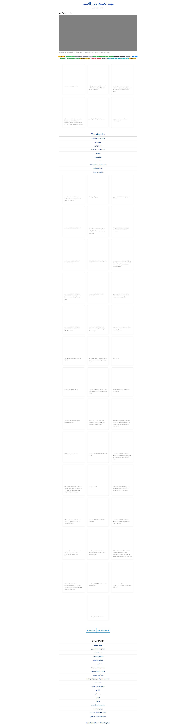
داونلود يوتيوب (98, 157)
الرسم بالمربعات (61, 56)
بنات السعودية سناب (98, 660)
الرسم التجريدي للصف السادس (100, 56)
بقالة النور (98, 690)
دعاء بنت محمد (98, 161)
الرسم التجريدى (132, 58)
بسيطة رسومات (98, 645)
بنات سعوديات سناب (98, 656)
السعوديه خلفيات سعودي (95, 58)
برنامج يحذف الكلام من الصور (98, 716)
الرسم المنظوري (110, 56)
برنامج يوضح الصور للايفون (98, 667)
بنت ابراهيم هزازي (98, 652)
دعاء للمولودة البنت (98, 168)
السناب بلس (128, 56)
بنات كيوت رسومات (98, 675)
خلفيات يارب (98, 142)
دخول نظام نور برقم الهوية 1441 (98, 164)
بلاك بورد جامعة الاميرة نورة (98, 671)
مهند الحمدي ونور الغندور (98, 3)
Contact (92, 723)
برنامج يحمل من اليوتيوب (98, 686)
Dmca (88, 723)
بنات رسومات (98, 682)
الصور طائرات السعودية (113, 58)
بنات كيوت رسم (98, 664)
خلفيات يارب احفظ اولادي (98, 138)
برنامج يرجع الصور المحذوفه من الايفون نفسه (98, 679)
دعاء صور (98, 153)
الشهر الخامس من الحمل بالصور (73, 58)
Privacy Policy (99, 723)
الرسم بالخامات (105, 58)
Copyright (107, 723)
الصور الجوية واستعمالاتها (123, 58)
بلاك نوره (98, 697)
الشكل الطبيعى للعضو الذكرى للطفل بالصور (84, 56)
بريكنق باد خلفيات (98, 708)
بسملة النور (98, 694)
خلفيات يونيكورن (98, 146)
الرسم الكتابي (63, 58)
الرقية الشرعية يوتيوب (70, 56)
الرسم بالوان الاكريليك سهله (119, 56)
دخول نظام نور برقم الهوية (98, 149)
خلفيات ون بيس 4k (98, 172)
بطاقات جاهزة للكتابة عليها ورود (98, 712)
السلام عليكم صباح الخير (85, 58)
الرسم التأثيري (135, 56)
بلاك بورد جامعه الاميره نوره (98, 649)
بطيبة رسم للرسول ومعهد (98, 705)
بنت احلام (98, 701)
